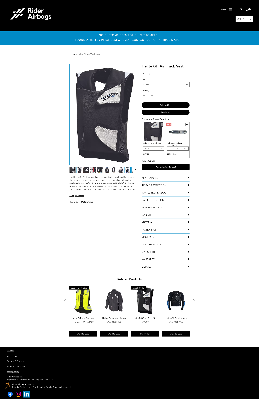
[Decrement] (143, 95)
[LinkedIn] (26, 394)
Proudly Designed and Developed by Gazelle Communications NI (41, 387)
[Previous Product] (65, 300)
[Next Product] (194, 300)
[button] (248, 9)
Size (144, 79)
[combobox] (166, 84)
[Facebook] (10, 394)
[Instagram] (18, 394)
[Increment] (152, 95)
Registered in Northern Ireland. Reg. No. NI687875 (30, 379)
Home (72, 54)
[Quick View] (114, 300)
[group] (129, 311)
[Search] (241, 9)
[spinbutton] (147, 95)
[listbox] (244, 19)
